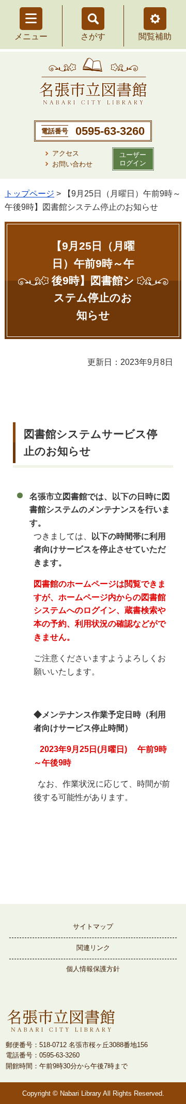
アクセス (65, 153)
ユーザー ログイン (132, 158)
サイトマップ (93, 926)
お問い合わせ (72, 164)
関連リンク (93, 948)
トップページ (29, 193)
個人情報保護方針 (93, 969)
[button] (155, 18)
